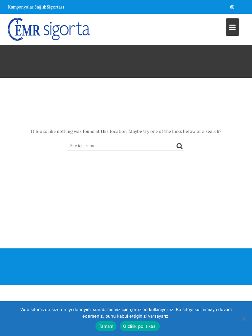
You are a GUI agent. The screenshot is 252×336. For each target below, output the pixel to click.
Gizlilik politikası (140, 326)
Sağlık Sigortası (49, 7)
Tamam (106, 326)
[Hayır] (244, 318)
